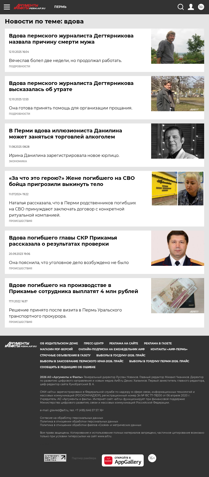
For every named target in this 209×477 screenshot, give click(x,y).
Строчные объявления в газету (65, 355)
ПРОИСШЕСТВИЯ (20, 221)
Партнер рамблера (84, 458)
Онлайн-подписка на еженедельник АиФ (112, 349)
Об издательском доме (59, 343)
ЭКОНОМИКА (18, 161)
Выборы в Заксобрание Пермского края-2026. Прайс (81, 361)
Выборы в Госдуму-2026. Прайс (120, 355)
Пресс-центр (93, 343)
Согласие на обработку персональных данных (71, 418)
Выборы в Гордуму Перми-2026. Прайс (159, 361)
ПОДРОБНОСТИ (19, 66)
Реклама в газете (158, 343)
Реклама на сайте (123, 343)
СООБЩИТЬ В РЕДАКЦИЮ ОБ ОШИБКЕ (68, 367)
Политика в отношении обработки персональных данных (79, 421)
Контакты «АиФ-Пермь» (169, 349)
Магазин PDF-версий (56, 349)
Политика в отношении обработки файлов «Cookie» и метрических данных (90, 425)
